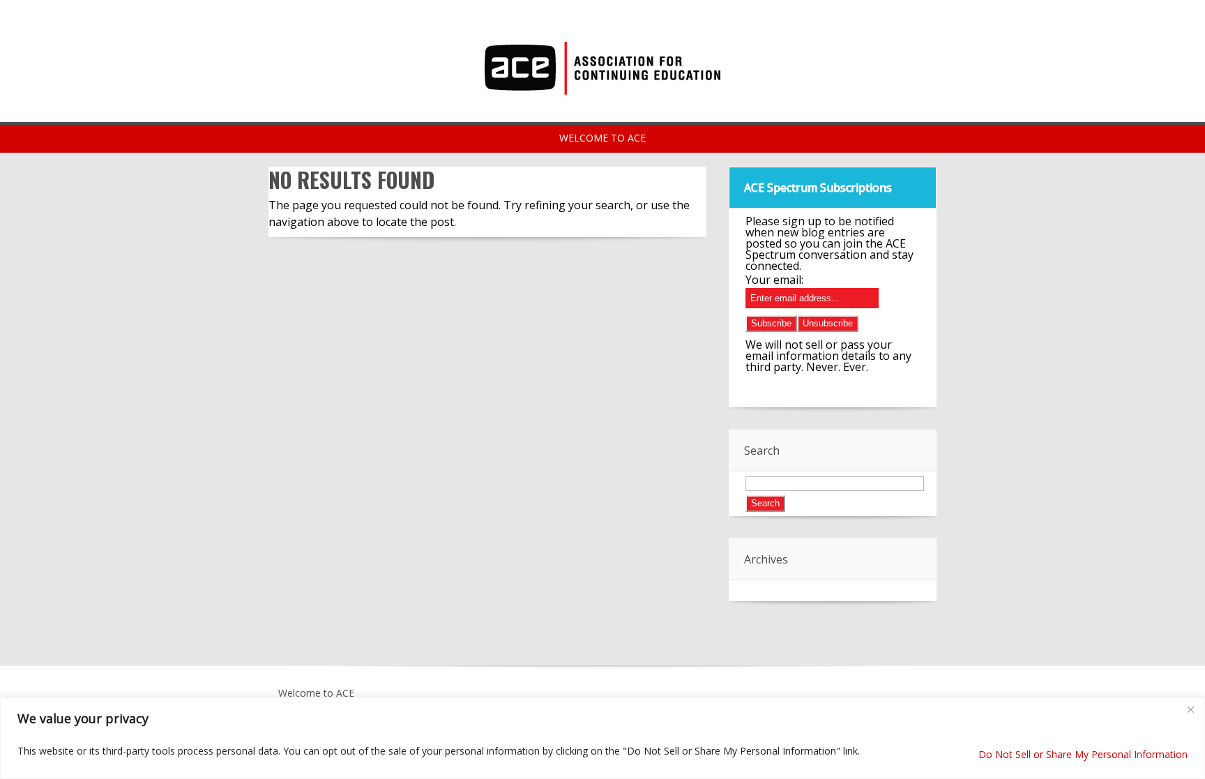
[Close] (1190, 709)
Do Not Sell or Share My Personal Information (1083, 754)
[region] (602, 738)
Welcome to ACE (316, 693)
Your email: (774, 279)
